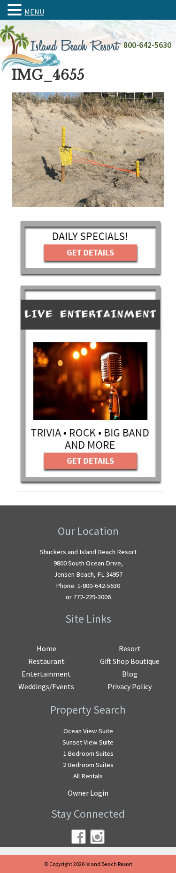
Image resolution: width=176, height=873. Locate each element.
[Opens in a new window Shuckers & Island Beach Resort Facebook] (78, 836)
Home (46, 648)
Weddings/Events (46, 686)
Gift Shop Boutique (130, 661)
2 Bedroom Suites (88, 764)
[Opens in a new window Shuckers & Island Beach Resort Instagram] (97, 836)
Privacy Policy (129, 686)
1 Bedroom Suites (88, 753)
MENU (34, 11)
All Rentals (88, 776)
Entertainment (46, 673)
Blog (130, 673)
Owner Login (88, 793)
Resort (130, 648)
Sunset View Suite (88, 742)
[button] (16, 9)
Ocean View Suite (88, 731)
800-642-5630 (147, 45)
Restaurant (46, 661)
